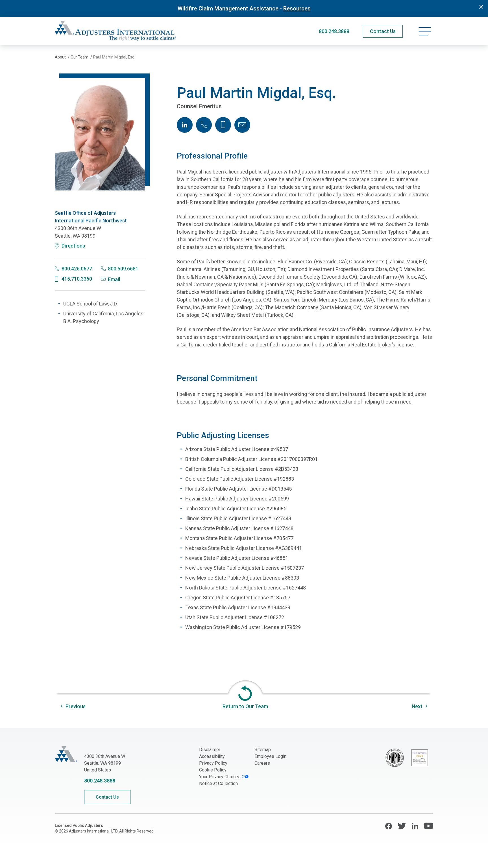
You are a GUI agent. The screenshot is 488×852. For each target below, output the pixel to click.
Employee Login (270, 756)
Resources (297, 8)
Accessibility (212, 756)
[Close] (481, 7)
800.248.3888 (334, 31)
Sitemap (262, 749)
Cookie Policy (212, 770)
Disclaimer (209, 749)
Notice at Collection (218, 783)
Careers (262, 763)
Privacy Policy (213, 763)
